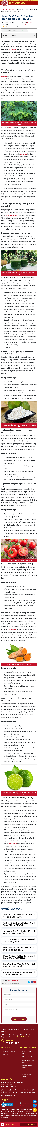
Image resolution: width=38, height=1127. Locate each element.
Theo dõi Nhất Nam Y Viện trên (11, 30)
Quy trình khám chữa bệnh (28, 1061)
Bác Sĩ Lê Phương (13, 981)
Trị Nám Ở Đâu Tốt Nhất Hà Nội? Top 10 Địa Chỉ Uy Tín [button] (17, 916)
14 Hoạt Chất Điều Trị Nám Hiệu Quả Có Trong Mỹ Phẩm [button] (17, 932)
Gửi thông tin (19, 1019)
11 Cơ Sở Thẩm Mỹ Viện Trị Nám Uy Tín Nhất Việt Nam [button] (19, 940)
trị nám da (12, 49)
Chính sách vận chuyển (26, 1075)
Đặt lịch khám (29, 1124)
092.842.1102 (20, 1037)
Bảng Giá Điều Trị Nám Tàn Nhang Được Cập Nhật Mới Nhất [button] (18, 957)
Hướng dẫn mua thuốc (27, 1052)
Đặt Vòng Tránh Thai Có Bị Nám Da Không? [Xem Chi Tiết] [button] (18, 965)
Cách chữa (12, 9)
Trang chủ (4, 9)
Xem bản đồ (29, 1037)
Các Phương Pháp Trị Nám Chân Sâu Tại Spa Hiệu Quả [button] (17, 973)
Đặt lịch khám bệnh (27, 1057)
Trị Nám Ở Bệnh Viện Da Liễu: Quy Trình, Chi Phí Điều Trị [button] (18, 924)
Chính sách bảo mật (28, 1071)
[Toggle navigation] (35, 3)
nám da (10, 128)
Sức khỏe (6, 1055)
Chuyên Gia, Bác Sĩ (9, 1051)
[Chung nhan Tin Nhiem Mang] (28, 1104)
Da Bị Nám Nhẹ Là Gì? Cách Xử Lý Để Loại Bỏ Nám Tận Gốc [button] (18, 949)
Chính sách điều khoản (27, 1066)
